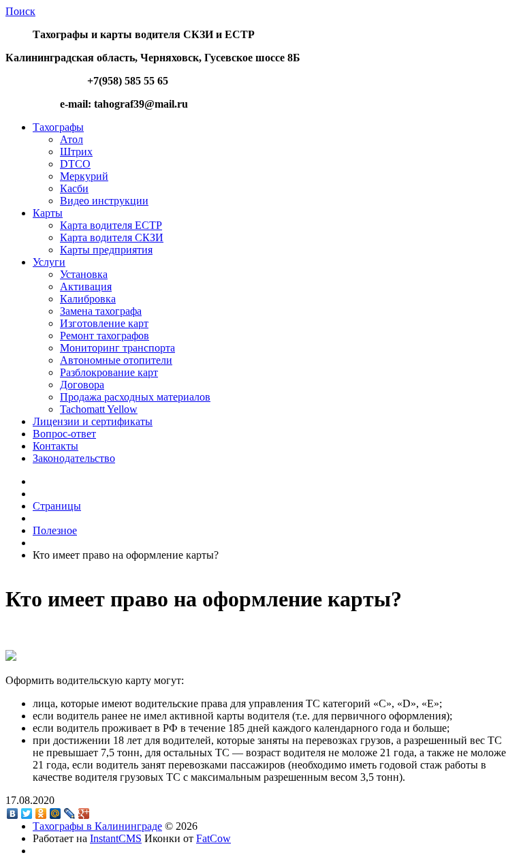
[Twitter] (27, 813)
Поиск (20, 11)
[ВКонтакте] (12, 813)
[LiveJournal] (70, 813)
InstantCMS (116, 838)
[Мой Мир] (55, 813)
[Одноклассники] (41, 813)
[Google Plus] (84, 813)
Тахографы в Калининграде (97, 826)
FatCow (213, 838)
